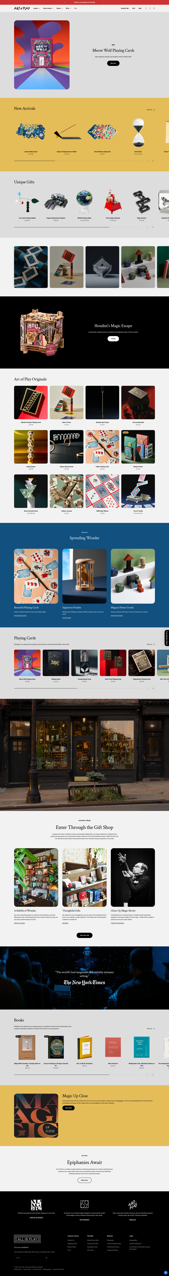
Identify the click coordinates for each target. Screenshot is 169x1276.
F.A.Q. (69, 1250)
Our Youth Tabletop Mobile (27, 218)
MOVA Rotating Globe (84, 218)
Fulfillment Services (113, 1247)
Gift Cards (90, 1250)
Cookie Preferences (135, 1243)
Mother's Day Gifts (93, 1240)
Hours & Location (19, 923)
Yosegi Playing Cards (84, 679)
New (75, 8)
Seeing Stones (30, 466)
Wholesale (110, 1240)
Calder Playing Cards (102, 466)
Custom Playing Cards (114, 1243)
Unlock (113, 339)
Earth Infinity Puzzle (31, 152)
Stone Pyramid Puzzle (31, 511)
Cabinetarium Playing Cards (142, 679)
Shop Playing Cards (20, 615)
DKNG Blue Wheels (102, 511)
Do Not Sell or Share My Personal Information (139, 1248)
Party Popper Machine (113, 218)
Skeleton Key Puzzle (102, 422)
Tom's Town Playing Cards (113, 679)
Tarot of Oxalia (138, 511)
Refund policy (17, 1269)
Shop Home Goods (117, 615)
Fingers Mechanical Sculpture (55, 218)
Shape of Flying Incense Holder (67, 152)
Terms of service (36, 1269)
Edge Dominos (141, 218)
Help (139, 8)
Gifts (67, 8)
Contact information (58, 1269)
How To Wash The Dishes (84, 1063)
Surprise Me (125, 8)
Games (35, 8)
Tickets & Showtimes (117, 923)
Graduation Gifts (92, 1247)
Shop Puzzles (66, 618)
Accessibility (133, 1240)
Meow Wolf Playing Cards (27, 679)
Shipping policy (47, 1269)
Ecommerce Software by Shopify (34, 1267)
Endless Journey (66, 511)
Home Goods (47, 8)
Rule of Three (66, 422)
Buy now (113, 63)
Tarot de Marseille (138, 422)
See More (65, 923)
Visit (133, 8)
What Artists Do (113, 1063)
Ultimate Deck (55, 679)
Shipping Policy (72, 1243)
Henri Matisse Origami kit (102, 152)
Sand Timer (138, 152)
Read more (84, 1180)
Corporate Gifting (112, 1250)
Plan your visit (84, 935)
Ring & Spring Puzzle (66, 466)
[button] (167, 638)
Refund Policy (72, 1247)
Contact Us (71, 1240)
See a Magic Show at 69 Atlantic (84, 2)
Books (59, 8)
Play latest (68, 1108)
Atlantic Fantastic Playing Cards (31, 422)
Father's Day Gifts (92, 1243)
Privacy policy (27, 1269)
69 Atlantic (120, 1101)
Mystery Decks (138, 466)
